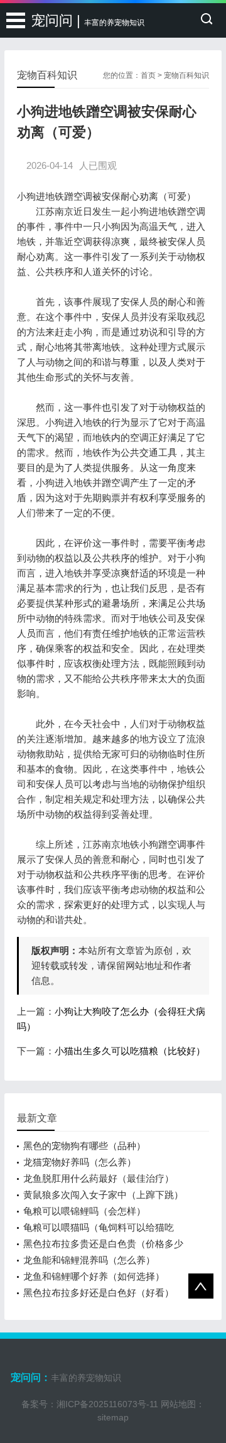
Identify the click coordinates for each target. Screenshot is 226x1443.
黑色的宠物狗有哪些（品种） (84, 1145)
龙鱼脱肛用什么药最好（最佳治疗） (98, 1178)
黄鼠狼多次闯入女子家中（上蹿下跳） (103, 1194)
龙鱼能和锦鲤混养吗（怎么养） (89, 1260)
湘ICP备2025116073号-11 (107, 1404)
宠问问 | (87, 20)
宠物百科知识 (186, 75)
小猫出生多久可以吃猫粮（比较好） (130, 1051)
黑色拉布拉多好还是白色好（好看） (98, 1292)
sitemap (113, 1417)
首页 (148, 75)
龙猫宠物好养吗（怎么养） (79, 1162)
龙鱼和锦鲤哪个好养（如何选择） (93, 1276)
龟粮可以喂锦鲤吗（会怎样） (84, 1211)
